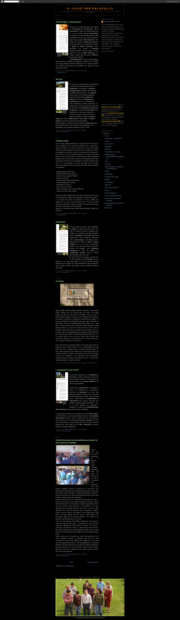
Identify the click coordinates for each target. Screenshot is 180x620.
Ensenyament (109, 182)
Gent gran (108, 164)
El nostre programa (110, 193)
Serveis (59, 79)
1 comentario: (93, 362)
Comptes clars (62, 141)
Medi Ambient (109, 174)
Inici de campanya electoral (113, 195)
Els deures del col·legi (111, 177)
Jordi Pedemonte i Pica (111, 21)
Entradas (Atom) (69, 566)
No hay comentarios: (63, 131)
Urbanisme (108, 185)
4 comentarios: (61, 214)
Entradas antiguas (92, 562)
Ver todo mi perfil (107, 51)
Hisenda (107, 179)
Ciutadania (60, 222)
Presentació (108, 208)
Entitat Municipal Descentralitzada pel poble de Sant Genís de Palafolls (77, 441)
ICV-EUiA (60, 281)
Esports (107, 171)
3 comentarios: (61, 72)
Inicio (71, 562)
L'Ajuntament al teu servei (67, 370)
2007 (105, 133)
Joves (106, 161)
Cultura (107, 190)
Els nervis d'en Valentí (111, 187)
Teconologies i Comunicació (68, 22)
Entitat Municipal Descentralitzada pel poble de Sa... (114, 156)
